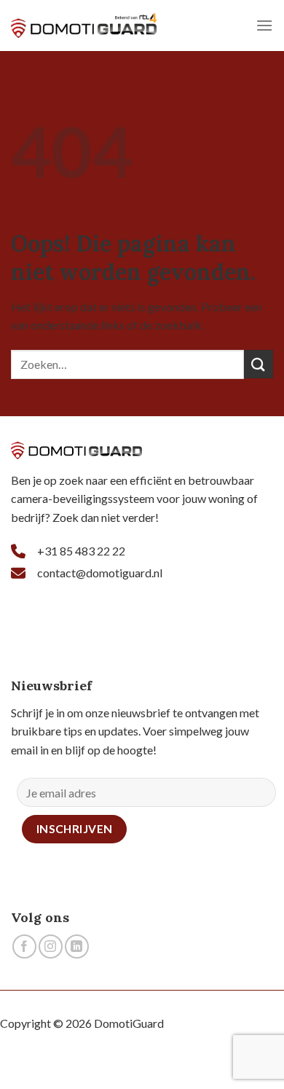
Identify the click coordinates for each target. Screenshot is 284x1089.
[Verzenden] (258, 364)
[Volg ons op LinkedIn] (77, 946)
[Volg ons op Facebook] (24, 946)
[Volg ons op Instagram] (51, 946)
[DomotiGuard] (84, 25)
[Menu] (264, 25)
